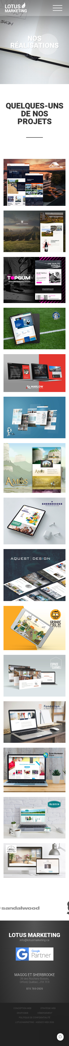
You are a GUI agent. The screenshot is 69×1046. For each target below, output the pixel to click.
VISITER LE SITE (46, 205)
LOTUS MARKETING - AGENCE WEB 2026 (34, 1022)
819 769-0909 (34, 988)
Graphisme (22, 1013)
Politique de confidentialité (34, 1017)
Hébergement (44, 1013)
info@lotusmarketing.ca (34, 940)
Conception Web (22, 1008)
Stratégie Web (48, 1008)
